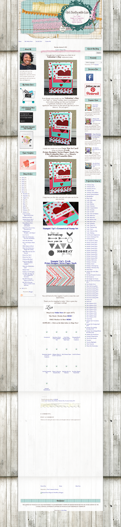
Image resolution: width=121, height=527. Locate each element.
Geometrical (47, 337)
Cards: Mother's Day (91, 219)
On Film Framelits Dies (47, 372)
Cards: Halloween (91, 215)
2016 (23, 188)
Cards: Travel (90, 229)
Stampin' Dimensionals (47, 389)
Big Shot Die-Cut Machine (66, 372)
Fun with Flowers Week (92, 240)
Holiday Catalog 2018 (92, 254)
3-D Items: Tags (90, 190)
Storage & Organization (92, 336)
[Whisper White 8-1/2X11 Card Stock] (56, 349)
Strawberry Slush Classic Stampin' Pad (57, 338)
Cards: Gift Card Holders (92, 213)
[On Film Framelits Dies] (47, 366)
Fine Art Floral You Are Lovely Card (96, 165)
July (24, 200)
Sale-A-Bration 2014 (91, 305)
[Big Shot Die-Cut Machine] (66, 366)
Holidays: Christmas (91, 262)
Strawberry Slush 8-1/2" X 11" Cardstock (46, 356)
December (25, 193)
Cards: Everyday (91, 209)
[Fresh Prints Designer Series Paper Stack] (66, 332)
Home (20, 41)
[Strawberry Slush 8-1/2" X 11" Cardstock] (47, 349)
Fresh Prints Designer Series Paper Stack (66, 338)
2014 (23, 192)
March (24, 208)
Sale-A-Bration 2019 (91, 315)
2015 (23, 190)
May (24, 204)
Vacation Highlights (91, 342)
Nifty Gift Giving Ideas (92, 286)
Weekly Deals (26, 269)
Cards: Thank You (91, 225)
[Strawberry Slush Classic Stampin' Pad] (56, 332)
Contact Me (48, 41)
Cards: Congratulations (92, 208)
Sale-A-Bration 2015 (91, 307)
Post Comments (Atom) (52, 489)
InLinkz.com (44, 396)
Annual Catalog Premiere (93, 194)
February (25, 210)
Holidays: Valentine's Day (59, 400)
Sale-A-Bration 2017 (91, 311)
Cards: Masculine (91, 217)
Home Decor (89, 269)
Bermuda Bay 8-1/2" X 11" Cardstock (76, 338)
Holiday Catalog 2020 (92, 258)
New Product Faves (91, 284)
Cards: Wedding (90, 233)
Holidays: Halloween (92, 260)
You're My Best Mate (28, 240)
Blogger (31, 291)
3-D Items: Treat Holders (92, 192)
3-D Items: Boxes (91, 186)
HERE (69, 316)
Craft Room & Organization (93, 235)
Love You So (26, 235)
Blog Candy (89, 198)
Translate (96, 64)
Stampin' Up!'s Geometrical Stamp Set (60, 228)
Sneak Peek (89, 318)
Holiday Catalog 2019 (92, 256)
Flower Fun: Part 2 (27, 255)
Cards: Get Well (90, 211)
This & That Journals (92, 338)
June (24, 202)
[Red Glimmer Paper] (66, 349)
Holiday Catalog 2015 (92, 248)
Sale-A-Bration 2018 (91, 313)
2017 (23, 186)
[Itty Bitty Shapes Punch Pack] (76, 366)
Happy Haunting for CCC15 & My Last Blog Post (96, 135)
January (25, 212)
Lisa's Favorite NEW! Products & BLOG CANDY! (28, 263)
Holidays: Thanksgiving (92, 265)
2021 (23, 177)
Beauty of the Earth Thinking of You (96, 120)
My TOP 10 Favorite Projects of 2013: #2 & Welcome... (29, 284)
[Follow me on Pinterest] (93, 95)
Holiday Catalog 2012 (92, 242)
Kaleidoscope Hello (27, 217)
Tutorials (89, 340)
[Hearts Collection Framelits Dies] (56, 366)
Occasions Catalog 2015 (92, 292)
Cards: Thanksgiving (92, 227)
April (24, 206)
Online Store (59, 313)
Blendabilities (90, 196)
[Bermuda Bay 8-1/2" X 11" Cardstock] (76, 332)
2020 (23, 179)
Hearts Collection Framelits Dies (56, 372)
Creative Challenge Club (93, 237)
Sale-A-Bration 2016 (91, 309)
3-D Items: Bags (90, 184)
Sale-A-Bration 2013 (91, 303)
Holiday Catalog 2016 (92, 250)
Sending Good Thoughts (28, 271)
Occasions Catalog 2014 (70, 400)
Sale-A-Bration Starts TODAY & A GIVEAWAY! (28, 224)
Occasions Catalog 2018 (92, 297)
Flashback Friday (91, 238)
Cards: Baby (89, 202)
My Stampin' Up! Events (92, 278)
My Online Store (29, 41)
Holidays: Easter (90, 263)
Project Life (89, 299)
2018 (23, 183)
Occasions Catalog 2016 (92, 293)
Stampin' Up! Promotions (93, 334)
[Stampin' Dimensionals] (47, 383)
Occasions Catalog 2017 (92, 295)
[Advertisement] (60, 472)
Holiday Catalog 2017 (92, 252)
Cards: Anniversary (91, 200)
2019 (23, 181)
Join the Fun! (39, 41)
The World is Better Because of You (96, 149)
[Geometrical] (47, 332)
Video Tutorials (90, 344)
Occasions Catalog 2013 (92, 288)
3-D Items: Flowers (91, 188)
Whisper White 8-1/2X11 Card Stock (56, 355)
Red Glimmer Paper (66, 354)
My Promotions (90, 277)
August (25, 197)
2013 (23, 288)
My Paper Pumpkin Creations (94, 275)
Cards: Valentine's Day (49, 400)
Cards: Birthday (90, 204)
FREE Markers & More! (28, 246)
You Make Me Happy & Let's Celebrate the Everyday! (28, 275)
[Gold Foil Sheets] (76, 349)
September (25, 195)
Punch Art (89, 301)
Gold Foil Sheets (76, 354)
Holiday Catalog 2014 (92, 246)
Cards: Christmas (91, 206)
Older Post (77, 486)
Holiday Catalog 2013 (92, 244)
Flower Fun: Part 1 (27, 257)
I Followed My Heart (28, 259)
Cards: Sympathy (91, 223)
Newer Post (43, 486)
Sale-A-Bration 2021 (91, 317)
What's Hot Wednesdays (92, 346)
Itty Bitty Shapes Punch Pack (76, 372)
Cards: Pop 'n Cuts (91, 221)
